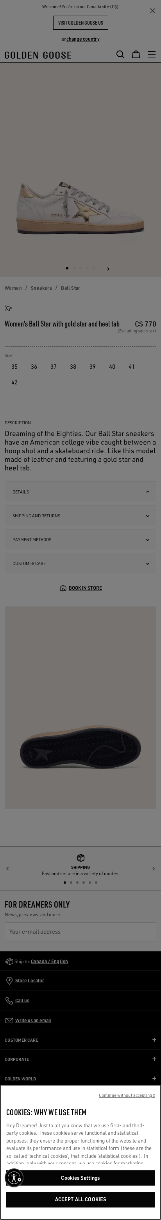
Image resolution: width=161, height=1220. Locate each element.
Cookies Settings (80, 1178)
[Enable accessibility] (14, 1177)
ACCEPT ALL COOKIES (80, 1199)
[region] (80, 1152)
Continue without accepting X (127, 1095)
